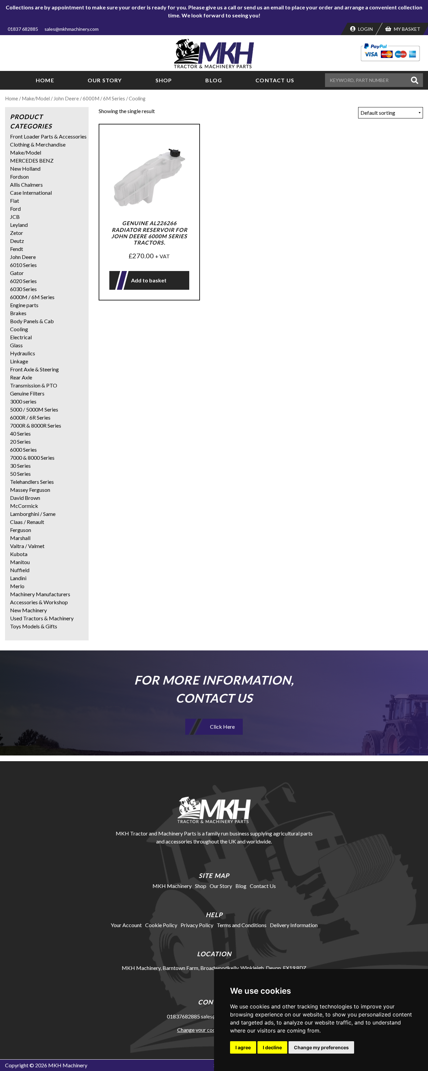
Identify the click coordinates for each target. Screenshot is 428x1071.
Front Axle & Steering (34, 369)
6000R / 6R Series (30, 417)
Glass (16, 345)
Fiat (14, 200)
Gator (17, 273)
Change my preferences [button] (321, 1047)
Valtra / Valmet (27, 546)
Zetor (16, 233)
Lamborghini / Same (33, 514)
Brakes (18, 313)
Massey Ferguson (30, 489)
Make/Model (36, 98)
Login (365, 29)
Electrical (21, 337)
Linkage (19, 361)
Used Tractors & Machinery (42, 618)
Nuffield (19, 570)
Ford (15, 208)
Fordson (19, 176)
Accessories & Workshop (39, 602)
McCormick (24, 506)
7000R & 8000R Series (35, 425)
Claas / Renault (27, 522)
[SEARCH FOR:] (367, 80)
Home (45, 80)
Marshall (20, 538)
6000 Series (23, 449)
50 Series (20, 473)
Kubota (18, 554)
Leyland (19, 224)
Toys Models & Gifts (33, 626)
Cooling (19, 329)
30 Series (20, 465)
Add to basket (149, 280)
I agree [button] (243, 1047)
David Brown (25, 498)
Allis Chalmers (26, 184)
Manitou (20, 562)
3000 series (23, 401)
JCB (15, 216)
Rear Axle (21, 377)
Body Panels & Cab (32, 321)
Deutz (17, 241)
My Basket (406, 29)
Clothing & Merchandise (38, 144)
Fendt (16, 249)
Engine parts (24, 305)
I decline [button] (272, 1047)
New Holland (25, 168)
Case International (31, 192)
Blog (213, 80)
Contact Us (274, 80)
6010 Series (23, 265)
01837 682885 (23, 29)
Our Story (105, 80)
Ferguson (20, 530)
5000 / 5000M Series (34, 409)
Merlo (17, 586)
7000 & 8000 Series (32, 457)
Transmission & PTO (33, 385)
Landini (18, 578)
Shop (163, 80)
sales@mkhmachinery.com (71, 29)
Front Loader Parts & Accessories (48, 136)
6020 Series (23, 281)
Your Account (126, 925)
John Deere (66, 98)
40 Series (20, 433)
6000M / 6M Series (104, 98)
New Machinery (28, 610)
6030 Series (23, 289)
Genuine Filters (27, 393)
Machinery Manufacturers (40, 594)
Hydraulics (22, 353)
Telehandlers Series (32, 481)
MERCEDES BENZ (32, 160)
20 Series (20, 441)
